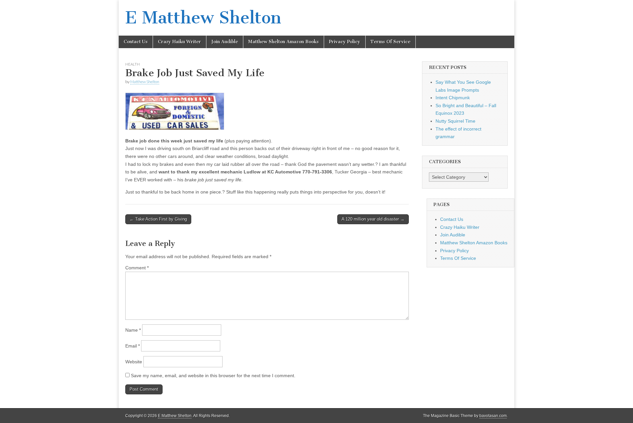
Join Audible (224, 42)
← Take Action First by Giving (158, 219)
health (132, 64)
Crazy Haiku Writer (179, 42)
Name (133, 330)
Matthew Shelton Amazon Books (283, 42)
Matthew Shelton (144, 81)
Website (133, 361)
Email (132, 345)
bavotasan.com (493, 415)
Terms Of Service (390, 42)
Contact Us (136, 42)
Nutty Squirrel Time (455, 121)
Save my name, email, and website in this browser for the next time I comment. (213, 375)
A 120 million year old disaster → (373, 219)
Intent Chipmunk (453, 97)
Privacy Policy (344, 42)
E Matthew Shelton (203, 18)
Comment (137, 267)
